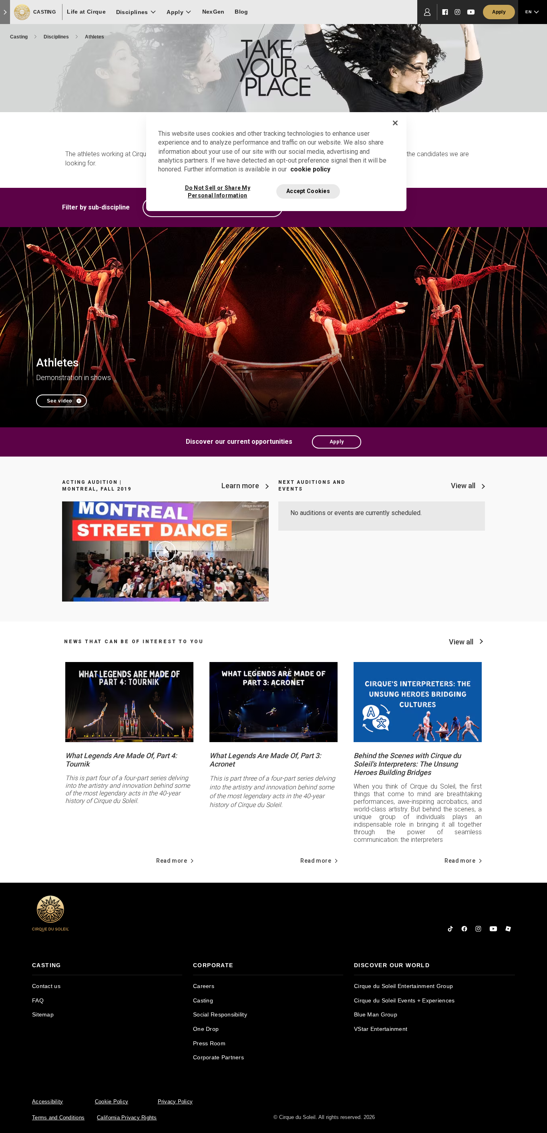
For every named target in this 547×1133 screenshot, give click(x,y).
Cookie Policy (111, 1102)
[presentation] (107, 965)
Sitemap (43, 1014)
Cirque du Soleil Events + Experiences (404, 1000)
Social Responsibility (220, 1014)
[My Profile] (427, 12)
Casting (19, 37)
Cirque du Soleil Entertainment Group (403, 986)
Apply (337, 442)
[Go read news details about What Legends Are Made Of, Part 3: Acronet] (273, 701)
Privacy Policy (175, 1102)
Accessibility (47, 1102)
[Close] (395, 123)
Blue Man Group (375, 1014)
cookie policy (310, 169)
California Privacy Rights (127, 1118)
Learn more (240, 485)
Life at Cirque (86, 11)
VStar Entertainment (380, 1029)
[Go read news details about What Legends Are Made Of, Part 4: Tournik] (129, 701)
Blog (241, 11)
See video (59, 401)
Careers (203, 986)
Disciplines (57, 37)
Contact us (46, 986)
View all (463, 485)
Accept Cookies (308, 191)
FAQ (38, 1000)
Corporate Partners (218, 1057)
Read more (171, 860)
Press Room (209, 1043)
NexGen (213, 11)
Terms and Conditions (58, 1118)
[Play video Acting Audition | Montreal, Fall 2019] (165, 551)
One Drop (206, 1029)
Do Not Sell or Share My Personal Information (217, 192)
